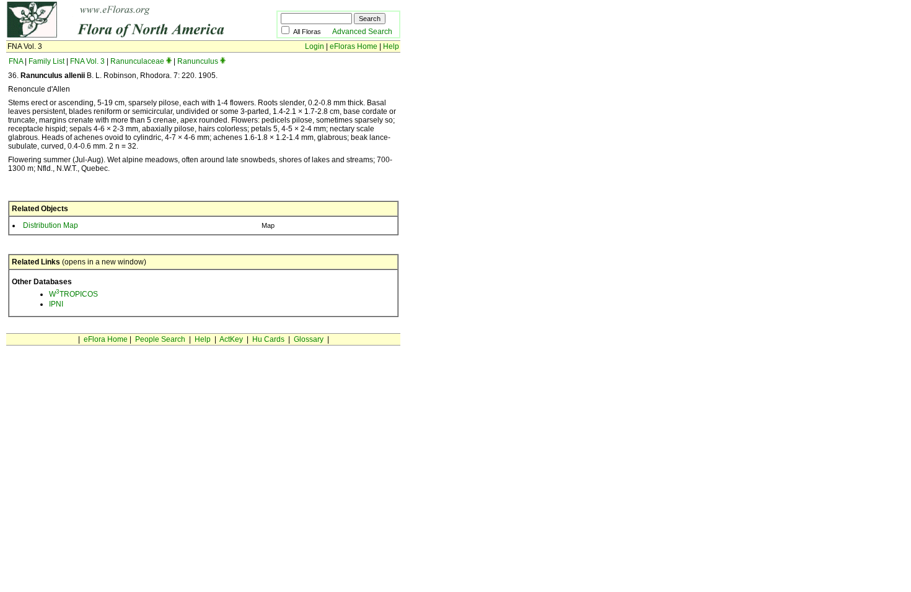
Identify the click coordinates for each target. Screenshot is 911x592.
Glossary (308, 339)
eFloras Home (353, 46)
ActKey (231, 339)
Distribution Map (50, 225)
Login (314, 46)
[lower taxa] (169, 61)
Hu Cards (268, 339)
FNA (16, 61)
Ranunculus (197, 61)
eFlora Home (106, 339)
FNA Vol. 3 (87, 61)
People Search (160, 339)
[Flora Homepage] (122, 36)
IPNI (56, 304)
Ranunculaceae (137, 61)
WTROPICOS (73, 294)
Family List (46, 61)
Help (391, 46)
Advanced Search (362, 31)
